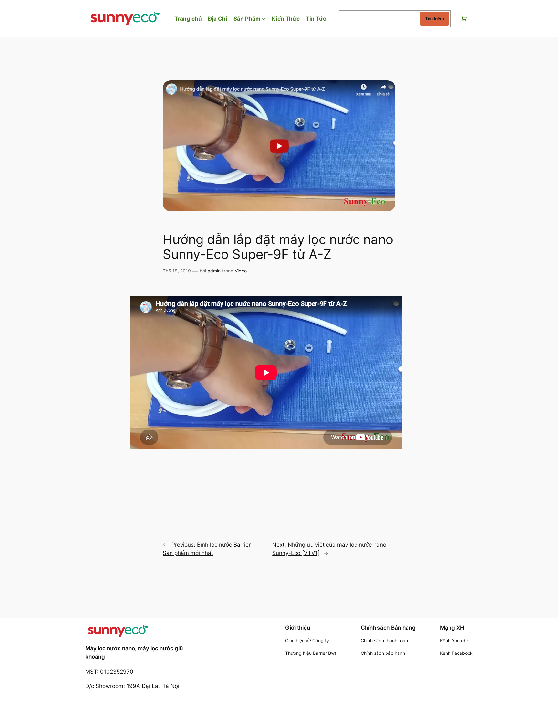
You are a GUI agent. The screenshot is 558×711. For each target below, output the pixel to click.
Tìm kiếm (434, 18)
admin (214, 270)
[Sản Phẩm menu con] (263, 18)
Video (241, 270)
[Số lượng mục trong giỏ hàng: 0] (463, 19)
